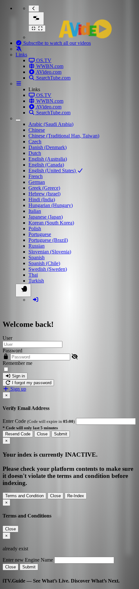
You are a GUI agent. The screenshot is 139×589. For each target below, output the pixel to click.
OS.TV (43, 60)
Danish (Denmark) (47, 147)
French (35, 176)
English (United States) (52, 170)
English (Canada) (46, 164)
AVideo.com (48, 72)
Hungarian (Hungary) (50, 205)
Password (12, 350)
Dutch (34, 153)
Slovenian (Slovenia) (49, 251)
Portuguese (39, 234)
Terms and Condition (24, 495)
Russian (36, 246)
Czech (34, 141)
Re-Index (75, 495)
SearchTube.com (52, 78)
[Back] (33, 8)
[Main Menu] (36, 18)
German (36, 182)
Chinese (36, 130)
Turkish (36, 280)
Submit (60, 434)
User (7, 338)
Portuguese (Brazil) (48, 240)
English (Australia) (47, 159)
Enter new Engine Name (28, 560)
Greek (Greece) (44, 188)
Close (42, 434)
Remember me (17, 363)
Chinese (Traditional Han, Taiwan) (63, 135)
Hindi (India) (41, 199)
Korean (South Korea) (51, 222)
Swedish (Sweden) (47, 269)
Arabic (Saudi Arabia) (50, 124)
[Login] (35, 299)
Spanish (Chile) (44, 263)
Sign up (17, 389)
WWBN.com (49, 66)
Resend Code (17, 434)
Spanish (36, 257)
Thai (33, 275)
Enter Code (15, 421)
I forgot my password (31, 382)
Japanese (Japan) (45, 217)
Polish (34, 228)
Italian (34, 211)
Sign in (18, 376)
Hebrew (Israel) (44, 193)
